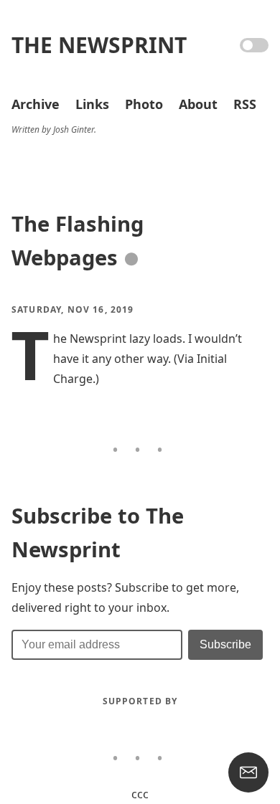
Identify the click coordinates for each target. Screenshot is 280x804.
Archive (35, 104)
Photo (144, 104)
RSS (244, 104)
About (198, 104)
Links (92, 104)
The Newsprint (99, 45)
